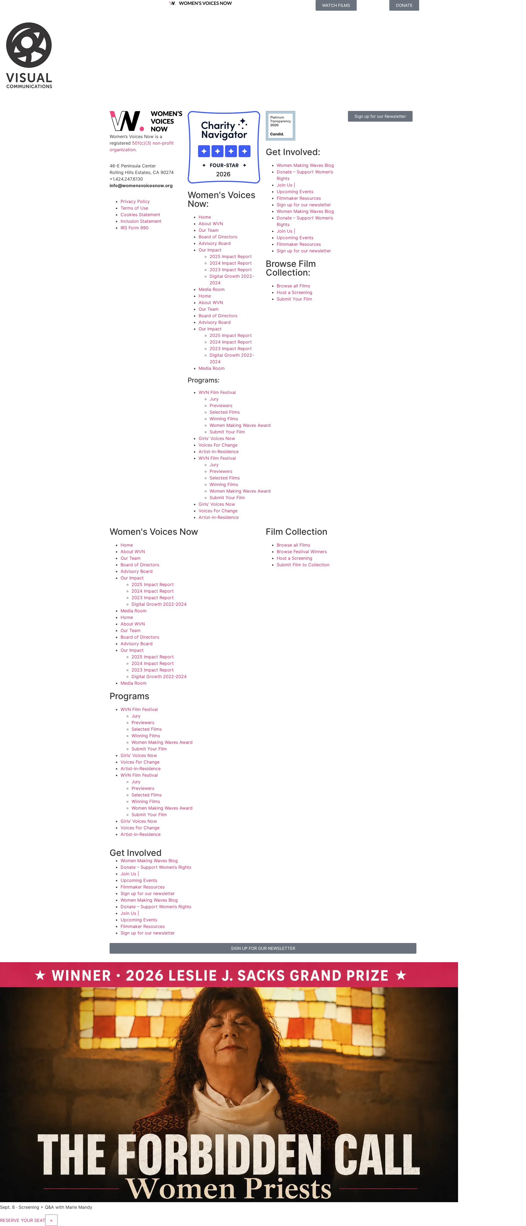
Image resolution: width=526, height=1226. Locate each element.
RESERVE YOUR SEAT (22, 1220)
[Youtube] (351, 149)
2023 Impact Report (231, 269)
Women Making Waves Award (240, 425)
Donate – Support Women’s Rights (156, 867)
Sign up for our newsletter (304, 204)
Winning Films (224, 418)
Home (205, 217)
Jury (214, 399)
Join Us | (286, 185)
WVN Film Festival (217, 392)
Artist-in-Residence (219, 451)
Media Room (212, 289)
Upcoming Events (295, 191)
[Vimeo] (396, 134)
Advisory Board (215, 243)
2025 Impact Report (231, 256)
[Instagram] (366, 134)
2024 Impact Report (231, 263)
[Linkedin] (366, 149)
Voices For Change (218, 445)
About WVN (211, 223)
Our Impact (210, 250)
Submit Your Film (227, 432)
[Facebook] (351, 134)
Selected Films (225, 412)
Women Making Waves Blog (305, 165)
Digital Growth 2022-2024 (159, 604)
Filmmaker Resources (299, 198)
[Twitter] (381, 134)
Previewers (221, 405)
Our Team (209, 230)
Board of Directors (218, 236)
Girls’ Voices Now (217, 438)
